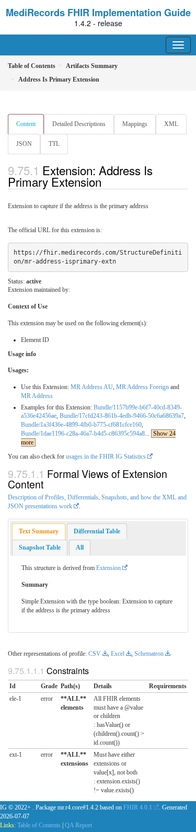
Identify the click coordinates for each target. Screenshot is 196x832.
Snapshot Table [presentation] (40, 547)
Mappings (134, 124)
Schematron (149, 653)
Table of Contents (39, 825)
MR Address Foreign (142, 387)
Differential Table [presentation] (97, 531)
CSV (94, 653)
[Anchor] (107, 181)
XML (171, 124)
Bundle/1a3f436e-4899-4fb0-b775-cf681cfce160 (81, 424)
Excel (117, 653)
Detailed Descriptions (79, 124)
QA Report (78, 825)
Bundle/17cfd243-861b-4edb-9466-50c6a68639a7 (122, 415)
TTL (54, 143)
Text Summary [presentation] (39, 531)
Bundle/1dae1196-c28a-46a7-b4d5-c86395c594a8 (83, 433)
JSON (24, 143)
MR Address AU (92, 387)
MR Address (37, 396)
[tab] (38, 531)
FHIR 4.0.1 (137, 807)
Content (26, 124)
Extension (108, 568)
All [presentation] (80, 547)
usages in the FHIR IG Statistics (106, 456)
